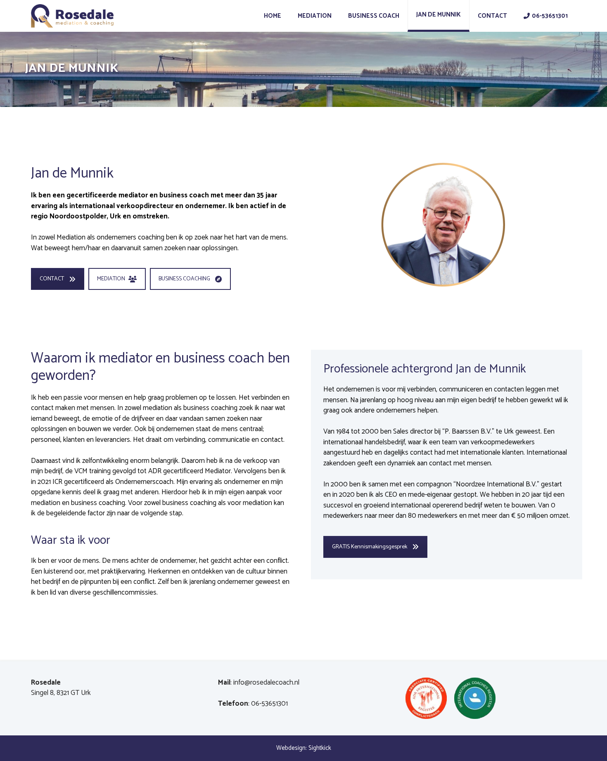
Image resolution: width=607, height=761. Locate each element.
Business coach (373, 16)
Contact (492, 16)
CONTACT (52, 279)
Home (272, 16)
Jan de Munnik (438, 14)
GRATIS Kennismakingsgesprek (369, 547)
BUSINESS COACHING (184, 279)
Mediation (315, 16)
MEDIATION (111, 279)
